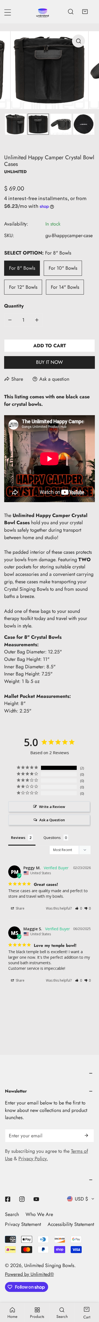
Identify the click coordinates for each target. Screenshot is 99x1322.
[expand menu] (8, 12)
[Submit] (86, 1135)
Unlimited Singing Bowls (49, 1265)
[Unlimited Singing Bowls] (42, 11)
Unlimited (15, 172)
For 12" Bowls (23, 287)
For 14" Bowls (65, 287)
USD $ (81, 1198)
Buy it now (49, 362)
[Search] (71, 11)
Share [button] (19, 908)
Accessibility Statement (71, 1224)
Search (12, 1214)
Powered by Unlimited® (29, 1274)
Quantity (14, 305)
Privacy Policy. (33, 1158)
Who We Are (39, 1214)
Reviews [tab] (18, 837)
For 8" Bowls (22, 268)
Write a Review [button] (52, 806)
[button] (85, 11)
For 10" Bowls (63, 268)
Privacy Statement (23, 1224)
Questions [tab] (52, 837)
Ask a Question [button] (52, 819)
